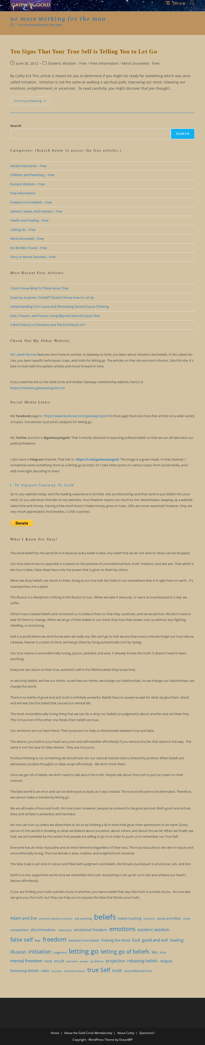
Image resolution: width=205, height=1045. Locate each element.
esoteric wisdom (154, 929)
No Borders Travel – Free (28, 248)
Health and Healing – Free (29, 220)
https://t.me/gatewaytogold (97, 459)
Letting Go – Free (23, 229)
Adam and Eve (23, 918)
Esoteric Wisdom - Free (67, 63)
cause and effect (169, 918)
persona (72, 961)
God (136, 940)
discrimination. (43, 929)
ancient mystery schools (55, 918)
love (163, 952)
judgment (60, 952)
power (84, 961)
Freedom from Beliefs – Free (31, 202)
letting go (83, 951)
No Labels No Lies (23, 354)
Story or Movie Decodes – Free (33, 257)
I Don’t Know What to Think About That (39, 288)
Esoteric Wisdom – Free (27, 184)
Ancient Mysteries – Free (28, 166)
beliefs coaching (130, 918)
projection (115, 961)
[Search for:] (190, 3)
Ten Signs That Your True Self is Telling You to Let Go (83, 51)
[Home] (12, 24)
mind (48, 961)
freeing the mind (116, 940)
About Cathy (125, 1033)
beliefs (105, 917)
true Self (98, 970)
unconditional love (138, 971)
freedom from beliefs (84, 940)
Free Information (104, 63)
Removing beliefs (24, 970)
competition (19, 930)
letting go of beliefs (125, 951)
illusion (18, 951)
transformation (74, 971)
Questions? (146, 1033)
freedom (54, 939)
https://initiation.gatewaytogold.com (37, 388)
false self (21, 939)
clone (186, 918)
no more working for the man (40, 24)
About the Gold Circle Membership (88, 1033)
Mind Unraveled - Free (141, 63)
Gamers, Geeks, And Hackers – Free (36, 211)
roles (45, 970)
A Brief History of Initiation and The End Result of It (48, 324)
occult (59, 960)
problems (97, 961)
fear (37, 940)
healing (177, 940)
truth (117, 970)
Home (55, 1033)
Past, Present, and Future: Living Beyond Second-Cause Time (55, 315)
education (65, 930)
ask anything (83, 918)
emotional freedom (90, 929)
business (149, 918)
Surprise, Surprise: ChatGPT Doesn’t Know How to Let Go (52, 297)
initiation (40, 951)
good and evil (155, 940)
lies (155, 952)
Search (16, 125)
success (56, 971)
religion (166, 961)
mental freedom (26, 961)
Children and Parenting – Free (32, 175)
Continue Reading (32, 101)
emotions (122, 929)
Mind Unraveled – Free (27, 238)
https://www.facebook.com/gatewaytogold (76, 416)
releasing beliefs (142, 961)
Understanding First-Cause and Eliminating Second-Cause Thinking (59, 306)
